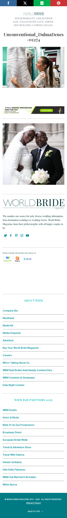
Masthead (8, 318)
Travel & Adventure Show (17, 447)
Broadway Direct (12, 432)
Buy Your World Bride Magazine (21, 347)
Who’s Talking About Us (16, 362)
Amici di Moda (11, 417)
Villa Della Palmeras (14, 469)
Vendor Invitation (12, 462)
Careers (7, 355)
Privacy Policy (33, 503)
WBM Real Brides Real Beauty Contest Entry (27, 370)
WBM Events (10, 410)
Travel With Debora (13, 454)
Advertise (8, 340)
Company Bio (10, 310)
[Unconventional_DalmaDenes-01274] (33, 87)
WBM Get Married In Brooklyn (19, 477)
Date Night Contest (13, 385)
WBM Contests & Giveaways (19, 377)
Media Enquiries (12, 333)
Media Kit (8, 325)
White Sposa (10, 484)
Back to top (34, 511)
